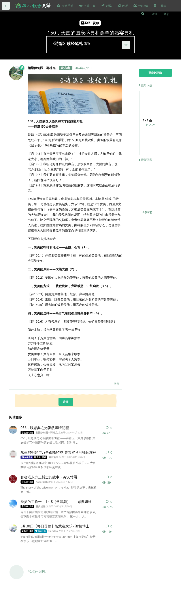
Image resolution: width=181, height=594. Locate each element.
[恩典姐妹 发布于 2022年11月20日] (13, 504)
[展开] (126, 45)
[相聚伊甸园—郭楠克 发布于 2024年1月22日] (13, 430)
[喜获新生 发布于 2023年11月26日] (13, 454)
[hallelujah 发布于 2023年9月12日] (13, 479)
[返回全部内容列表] (6, 6)
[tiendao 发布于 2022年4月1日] (13, 528)
